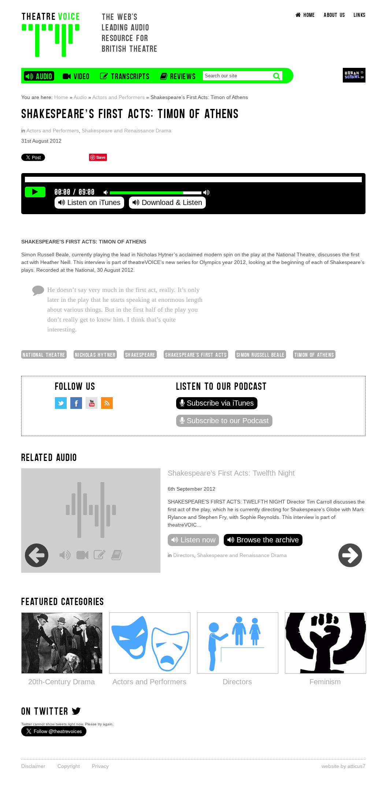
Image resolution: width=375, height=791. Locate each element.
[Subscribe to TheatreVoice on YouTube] (91, 403)
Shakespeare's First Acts (196, 354)
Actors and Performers (118, 97)
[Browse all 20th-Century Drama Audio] (62, 643)
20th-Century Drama (61, 682)
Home (61, 97)
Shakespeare (140, 354)
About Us (334, 14)
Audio (80, 97)
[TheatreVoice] (50, 34)
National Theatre (44, 354)
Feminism (325, 682)
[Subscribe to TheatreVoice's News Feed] (107, 403)
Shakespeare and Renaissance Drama (126, 130)
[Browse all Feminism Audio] (325, 643)
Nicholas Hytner (95, 354)
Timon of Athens (314, 354)
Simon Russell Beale (261, 354)
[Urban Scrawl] (354, 75)
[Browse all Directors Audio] (237, 643)
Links (359, 14)
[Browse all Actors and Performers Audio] (149, 643)
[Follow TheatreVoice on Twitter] (61, 403)
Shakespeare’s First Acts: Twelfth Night (231, 473)
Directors (183, 555)
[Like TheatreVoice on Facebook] (76, 403)
